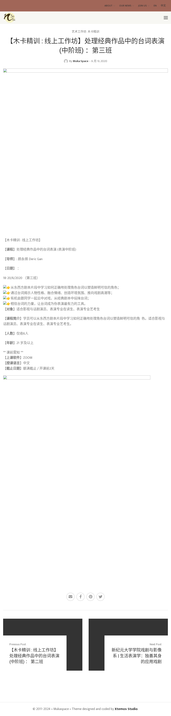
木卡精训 (93, 31)
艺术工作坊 (79, 31)
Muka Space (80, 61)
